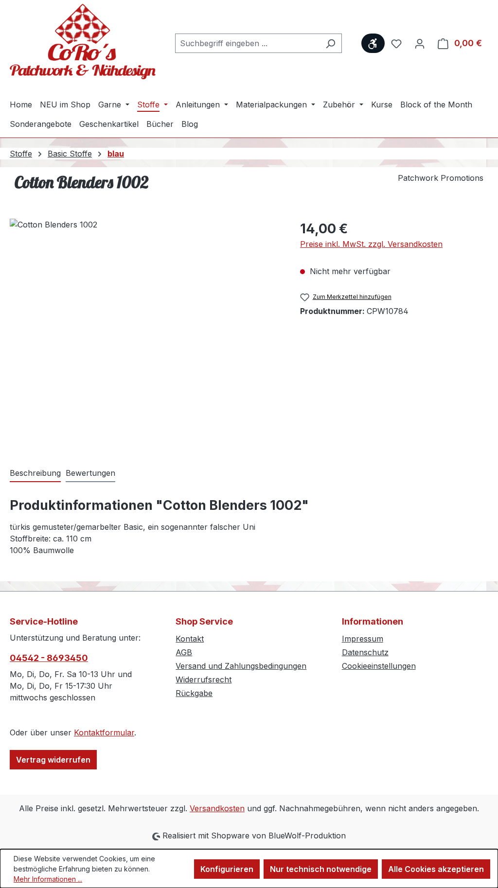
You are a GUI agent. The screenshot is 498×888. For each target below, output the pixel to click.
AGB (184, 652)
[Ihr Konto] (419, 43)
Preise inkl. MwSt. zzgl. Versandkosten (371, 244)
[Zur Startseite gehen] (83, 41)
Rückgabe (194, 693)
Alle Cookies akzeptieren (436, 869)
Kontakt (190, 639)
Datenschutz (365, 652)
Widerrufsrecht (203, 679)
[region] (145, 323)
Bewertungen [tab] (90, 473)
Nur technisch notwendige (321, 869)
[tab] (35, 473)
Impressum (362, 639)
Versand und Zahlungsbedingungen (241, 666)
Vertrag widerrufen (53, 760)
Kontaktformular (104, 732)
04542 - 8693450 (49, 658)
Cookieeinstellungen (379, 666)
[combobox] (247, 43)
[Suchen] (330, 43)
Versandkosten (217, 808)
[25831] (145, 323)
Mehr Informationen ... (48, 879)
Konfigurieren (226, 869)
